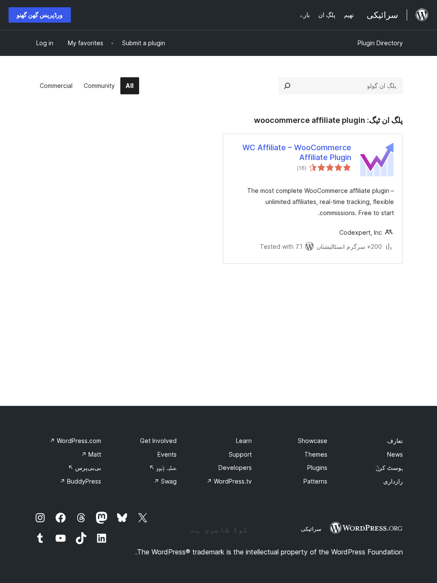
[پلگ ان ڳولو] (287, 85)
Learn (244, 440)
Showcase (312, 440)
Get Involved (158, 440)
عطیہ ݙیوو (163, 467)
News (395, 454)
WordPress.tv (229, 481)
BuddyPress (80, 481)
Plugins (317, 467)
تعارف (395, 440)
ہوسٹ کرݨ (389, 467)
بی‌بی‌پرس (84, 467)
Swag (165, 481)
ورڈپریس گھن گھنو (40, 14)
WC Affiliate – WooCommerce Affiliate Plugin (296, 152)
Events (167, 454)
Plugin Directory (380, 43)
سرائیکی (311, 528)
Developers (235, 467)
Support (240, 454)
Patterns (315, 481)
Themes (315, 454)
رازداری (393, 481)
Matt (91, 454)
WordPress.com (75, 440)
